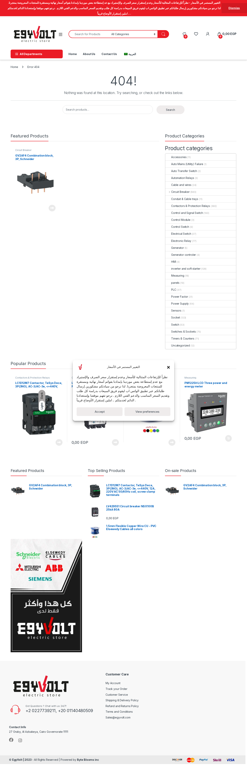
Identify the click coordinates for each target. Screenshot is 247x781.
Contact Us (109, 54)
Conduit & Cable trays (184, 199)
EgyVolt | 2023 (22, 759)
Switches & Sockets (183, 331)
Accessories (178, 157)
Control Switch (180, 226)
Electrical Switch (181, 233)
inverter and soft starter (185, 268)
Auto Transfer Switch (184, 171)
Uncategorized (180, 345)
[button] (168, 367)
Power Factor (179, 296)
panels (175, 282)
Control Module (180, 219)
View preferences (147, 411)
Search (170, 109)
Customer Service (117, 694)
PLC (173, 289)
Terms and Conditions (119, 711)
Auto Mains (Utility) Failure (187, 164)
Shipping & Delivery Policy (122, 700)
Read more (52, 208)
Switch (175, 324)
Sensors (176, 310)
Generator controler (183, 254)
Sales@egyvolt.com (118, 717)
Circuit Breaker (23, 150)
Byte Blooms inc (88, 759)
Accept (100, 411)
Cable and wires (181, 184)
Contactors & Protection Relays (190, 206)
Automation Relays (182, 178)
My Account (113, 683)
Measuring (177, 275)
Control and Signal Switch (187, 212)
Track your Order (116, 688)
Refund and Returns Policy (122, 706)
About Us (89, 54)
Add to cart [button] (228, 438)
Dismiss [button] (234, 8)
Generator (177, 247)
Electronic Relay (181, 240)
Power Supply (180, 303)
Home (73, 54)
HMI (173, 261)
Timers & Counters (182, 338)
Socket (175, 317)
